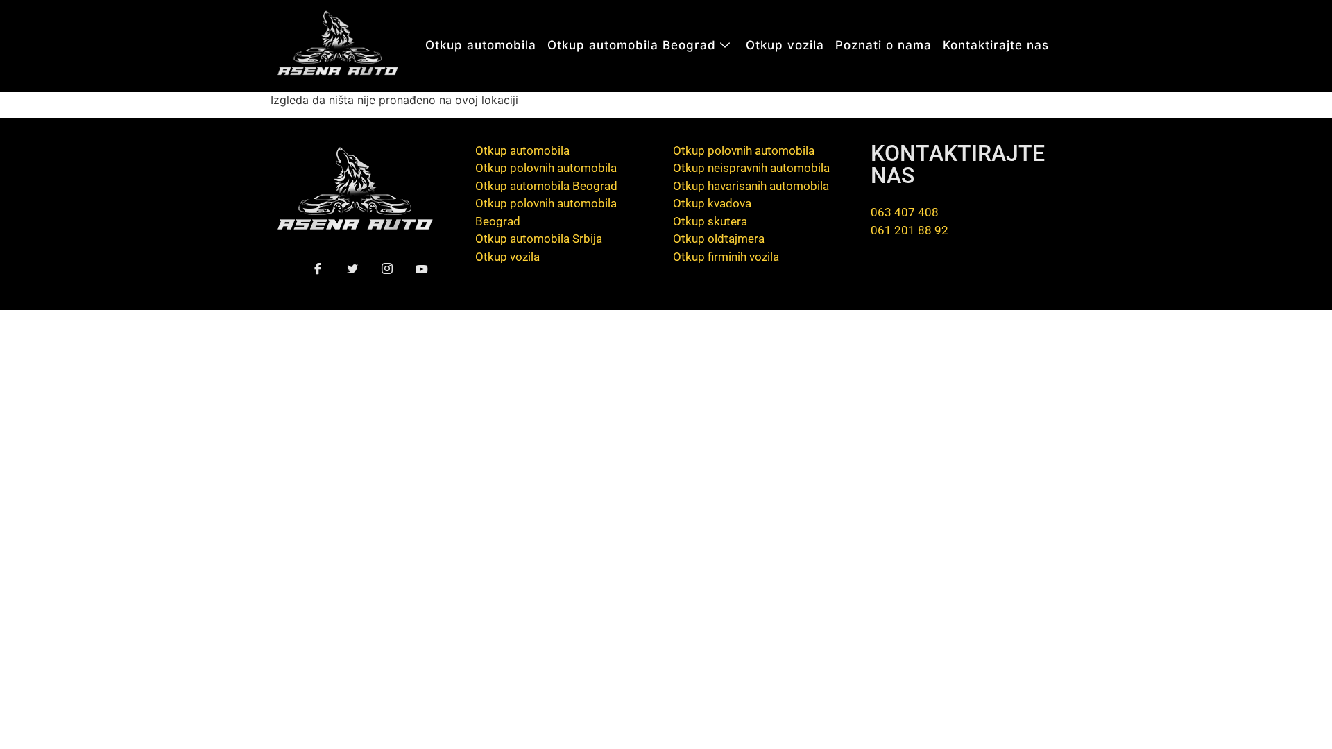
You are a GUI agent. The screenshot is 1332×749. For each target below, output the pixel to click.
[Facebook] (317, 270)
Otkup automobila (480, 45)
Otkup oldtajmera (719, 239)
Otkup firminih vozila (726, 257)
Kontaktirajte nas (996, 45)
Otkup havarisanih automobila (751, 186)
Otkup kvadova (712, 203)
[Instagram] (387, 270)
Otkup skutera (710, 221)
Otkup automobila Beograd (631, 45)
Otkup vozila (785, 45)
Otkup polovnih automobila (546, 168)
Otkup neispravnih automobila (751, 168)
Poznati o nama (883, 45)
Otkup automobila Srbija (538, 239)
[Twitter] (352, 270)
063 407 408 (905, 212)
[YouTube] (421, 270)
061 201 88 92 (909, 230)
